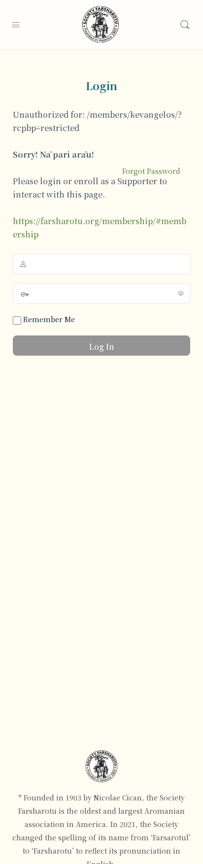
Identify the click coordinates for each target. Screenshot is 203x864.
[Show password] (180, 293)
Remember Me (48, 319)
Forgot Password (151, 171)
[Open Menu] (16, 23)
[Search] (185, 24)
